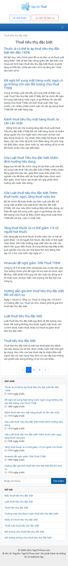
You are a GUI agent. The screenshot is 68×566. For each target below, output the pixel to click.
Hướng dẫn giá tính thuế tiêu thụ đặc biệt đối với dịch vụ (34, 293)
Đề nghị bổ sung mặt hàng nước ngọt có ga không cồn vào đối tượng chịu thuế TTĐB (33, 84)
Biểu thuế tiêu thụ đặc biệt (19, 495)
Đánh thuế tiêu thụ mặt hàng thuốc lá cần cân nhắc (31, 121)
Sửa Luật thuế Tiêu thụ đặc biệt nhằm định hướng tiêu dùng (31, 160)
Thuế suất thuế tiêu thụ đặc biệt (22, 525)
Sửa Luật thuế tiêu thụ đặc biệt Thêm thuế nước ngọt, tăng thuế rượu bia (31, 195)
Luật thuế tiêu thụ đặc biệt (23, 316)
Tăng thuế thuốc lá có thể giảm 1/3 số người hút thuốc (31, 230)
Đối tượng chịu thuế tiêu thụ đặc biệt (24, 531)
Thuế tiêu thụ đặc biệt (20, 341)
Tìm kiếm (58, 481)
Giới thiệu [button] (21, 17)
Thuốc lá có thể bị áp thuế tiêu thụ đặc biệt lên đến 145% (31, 50)
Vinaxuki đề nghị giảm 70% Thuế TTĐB (32, 263)
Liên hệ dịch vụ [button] (46, 17)
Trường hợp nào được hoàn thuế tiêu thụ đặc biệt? (32, 513)
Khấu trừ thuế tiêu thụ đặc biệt (21, 519)
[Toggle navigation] (62, 27)
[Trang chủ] (34, 6)
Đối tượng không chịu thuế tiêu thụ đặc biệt (28, 537)
